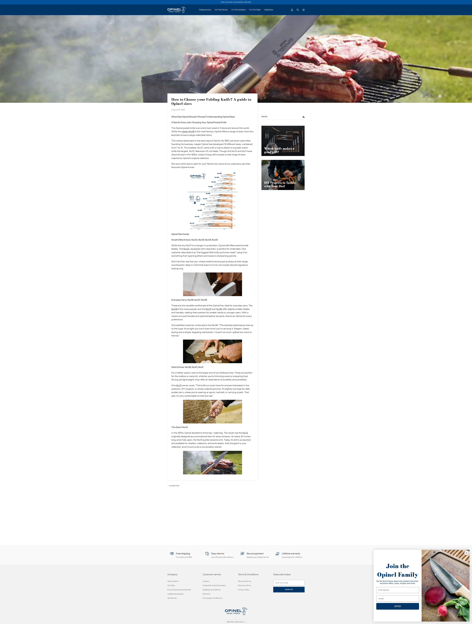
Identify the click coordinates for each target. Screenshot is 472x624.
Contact (206, 581)
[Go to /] (176, 9)
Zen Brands (172, 598)
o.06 (220, 309)
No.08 (174, 309)
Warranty (206, 594)
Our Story (171, 585)
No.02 (186, 249)
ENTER (397, 606)
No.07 (208, 309)
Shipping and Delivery (212, 590)
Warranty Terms (244, 585)
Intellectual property (175, 594)
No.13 (245, 433)
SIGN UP (289, 589)
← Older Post (173, 486)
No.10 (179, 385)
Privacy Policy (243, 590)
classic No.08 (188, 131)
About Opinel (172, 581)
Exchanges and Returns (212, 598)
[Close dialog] (466, 553)
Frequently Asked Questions (214, 585)
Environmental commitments (179, 590)
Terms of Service (244, 581)
